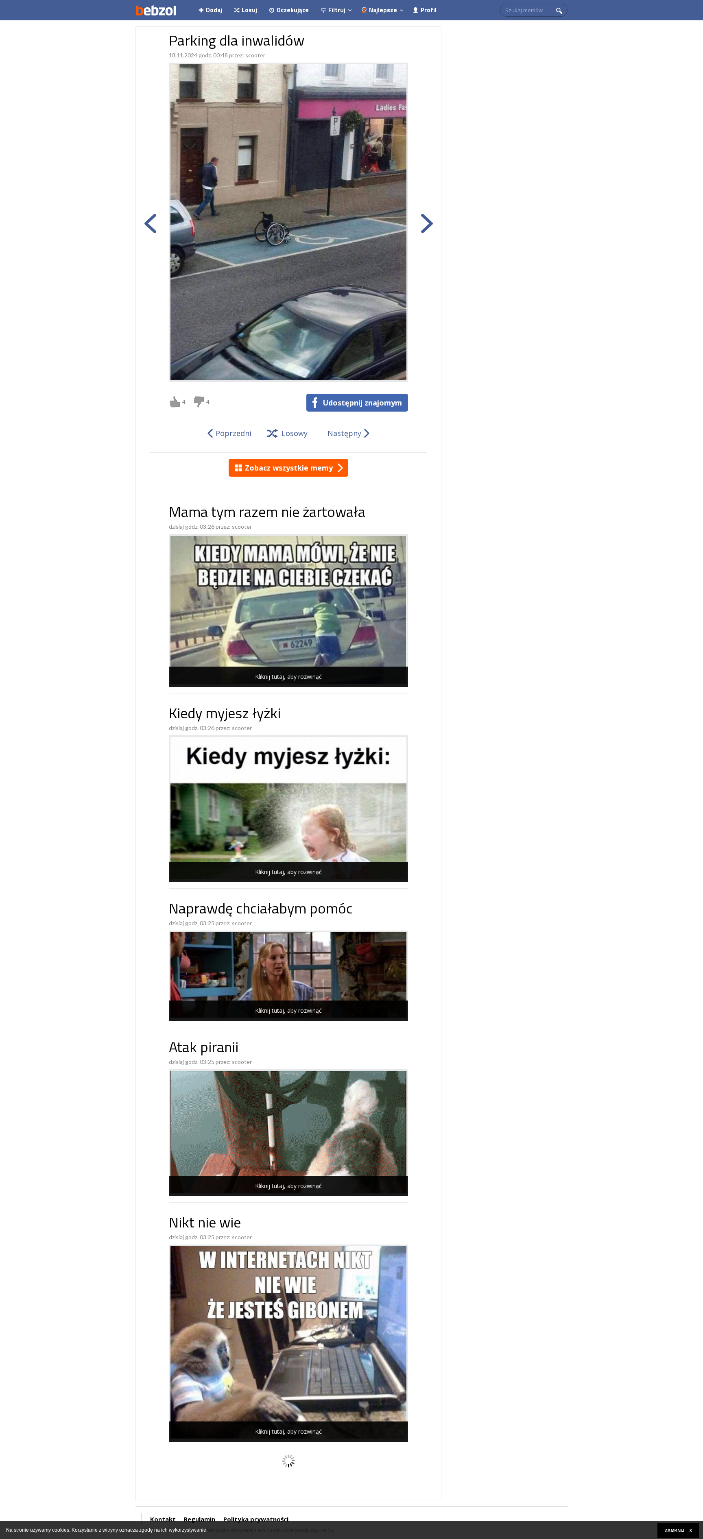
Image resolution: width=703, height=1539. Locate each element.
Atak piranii (203, 1049)
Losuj (249, 10)
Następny (344, 433)
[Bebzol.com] (155, 10)
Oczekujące (293, 10)
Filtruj (336, 10)
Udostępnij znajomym (362, 403)
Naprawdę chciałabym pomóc (261, 910)
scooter (255, 55)
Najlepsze (383, 10)
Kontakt (163, 1519)
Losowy (295, 433)
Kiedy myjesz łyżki (225, 715)
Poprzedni (233, 433)
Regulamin (199, 1519)
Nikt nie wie (205, 1224)
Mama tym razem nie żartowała (267, 513)
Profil (429, 10)
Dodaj (214, 10)
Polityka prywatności (255, 1519)
